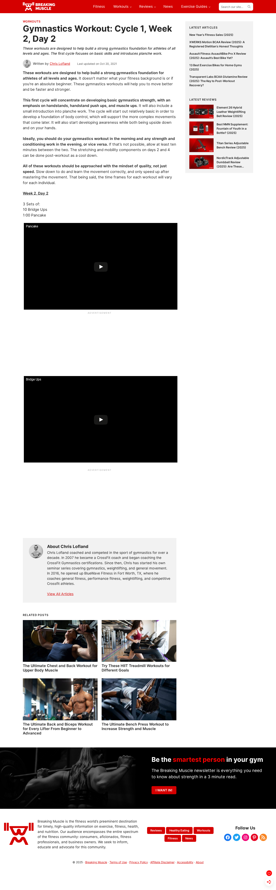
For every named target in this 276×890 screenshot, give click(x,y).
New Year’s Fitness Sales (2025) (211, 34)
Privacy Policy (138, 862)
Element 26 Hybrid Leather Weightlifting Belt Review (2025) (231, 112)
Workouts (32, 21)
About (200, 862)
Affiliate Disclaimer (162, 862)
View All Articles (60, 594)
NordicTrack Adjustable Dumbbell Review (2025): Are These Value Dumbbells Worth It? (233, 166)
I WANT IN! (164, 790)
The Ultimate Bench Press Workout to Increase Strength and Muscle (135, 726)
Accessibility (185, 862)
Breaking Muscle (96, 862)
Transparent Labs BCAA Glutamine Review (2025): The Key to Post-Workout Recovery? (218, 81)
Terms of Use (118, 862)
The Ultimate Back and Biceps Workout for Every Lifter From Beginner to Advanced (58, 728)
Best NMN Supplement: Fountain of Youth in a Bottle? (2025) (232, 128)
